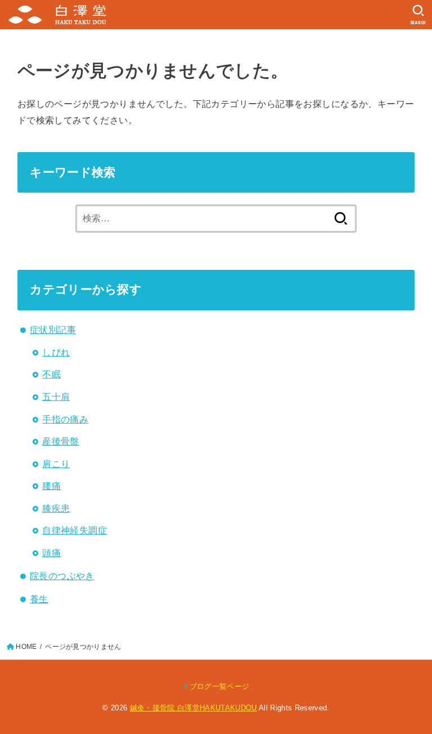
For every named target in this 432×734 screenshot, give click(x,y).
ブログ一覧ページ (220, 686)
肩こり (56, 464)
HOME (26, 646)
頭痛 (51, 553)
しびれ (56, 352)
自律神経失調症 (74, 530)
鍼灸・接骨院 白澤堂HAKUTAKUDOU (193, 708)
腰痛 (51, 486)
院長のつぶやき (62, 576)
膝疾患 (56, 508)
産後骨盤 (60, 441)
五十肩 (56, 397)
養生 (39, 599)
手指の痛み (65, 419)
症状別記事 (53, 329)
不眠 (51, 374)
